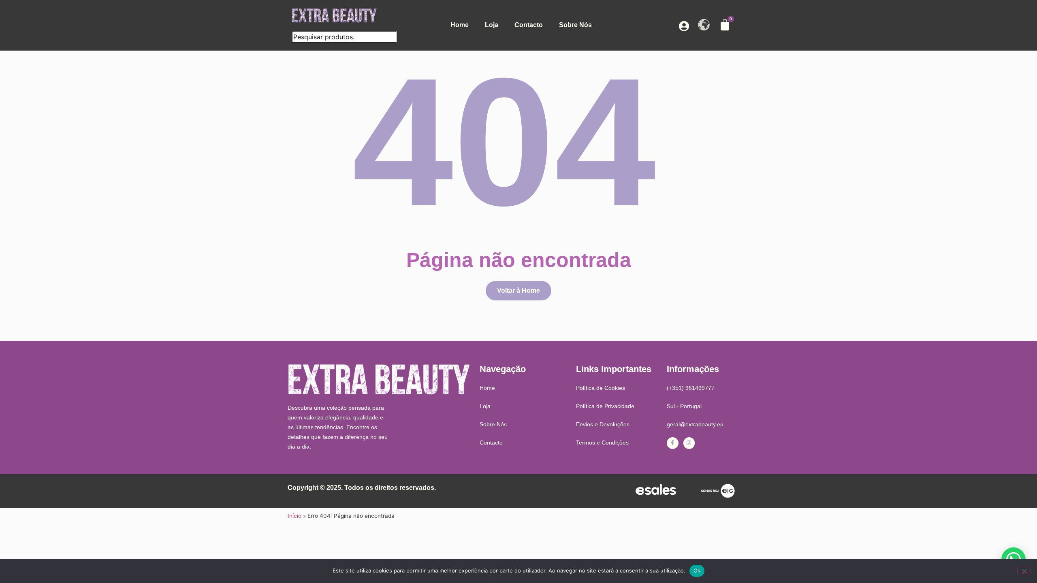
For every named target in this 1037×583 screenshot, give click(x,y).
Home (459, 24)
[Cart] (725, 25)
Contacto (528, 24)
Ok (697, 570)
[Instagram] (689, 443)
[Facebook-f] (673, 443)
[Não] (1024, 570)
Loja (491, 24)
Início (294, 516)
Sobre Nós (575, 24)
